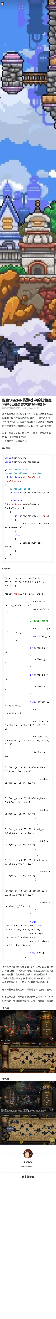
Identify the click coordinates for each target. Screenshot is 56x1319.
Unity (30, 408)
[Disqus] (28, 1227)
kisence (28, 1162)
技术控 (36, 408)
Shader (24, 408)
